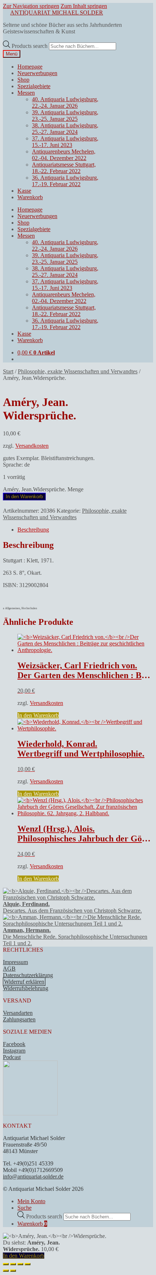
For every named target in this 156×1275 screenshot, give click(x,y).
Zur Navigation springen (31, 6)
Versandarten (18, 1013)
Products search (30, 46)
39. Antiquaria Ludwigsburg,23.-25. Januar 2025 (65, 115)
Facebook (14, 1044)
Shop (23, 80)
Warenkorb (30, 197)
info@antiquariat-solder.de (33, 1176)
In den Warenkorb (24, 496)
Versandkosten (32, 446)
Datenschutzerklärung (28, 975)
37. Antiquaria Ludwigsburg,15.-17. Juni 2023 (65, 141)
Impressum (15, 962)
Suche (24, 1208)
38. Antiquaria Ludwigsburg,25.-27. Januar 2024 (65, 128)
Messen (26, 93)
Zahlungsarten (19, 1019)
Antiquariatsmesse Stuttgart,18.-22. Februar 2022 (64, 167)
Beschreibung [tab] (33, 529)
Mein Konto (31, 1201)
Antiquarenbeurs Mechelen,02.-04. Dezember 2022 (63, 154)
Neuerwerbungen (37, 73)
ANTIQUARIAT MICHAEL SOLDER (56, 12)
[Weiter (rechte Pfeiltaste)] (13, 1271)
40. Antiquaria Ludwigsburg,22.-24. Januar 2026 (65, 102)
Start (8, 371)
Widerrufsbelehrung (25, 988)
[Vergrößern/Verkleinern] (6, 1264)
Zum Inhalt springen (84, 6)
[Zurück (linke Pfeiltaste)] (6, 1271)
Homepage (29, 66)
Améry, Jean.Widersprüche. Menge (43, 489)
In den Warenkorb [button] (38, 715)
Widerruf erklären (24, 982)
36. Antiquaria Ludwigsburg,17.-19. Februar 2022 (65, 181)
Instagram (14, 1051)
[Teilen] (20, 1264)
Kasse (24, 191)
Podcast (12, 1057)
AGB (9, 969)
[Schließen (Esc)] (27, 1264)
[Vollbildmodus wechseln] (13, 1264)
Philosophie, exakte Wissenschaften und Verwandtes (77, 371)
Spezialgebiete (33, 86)
